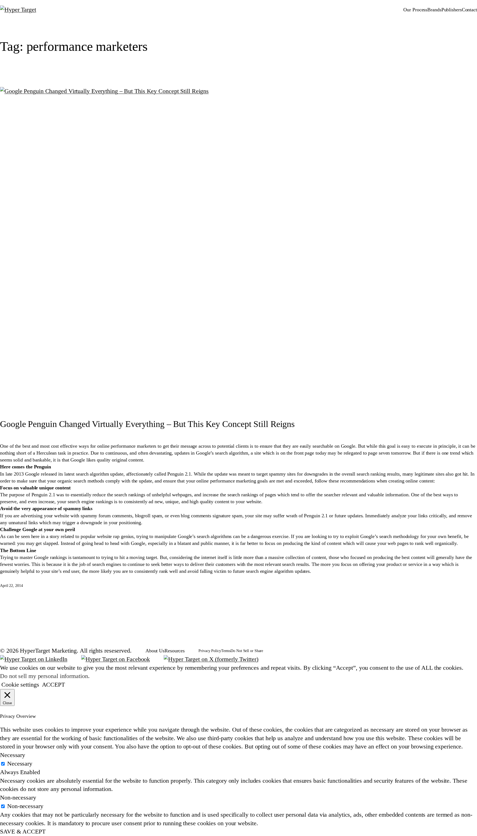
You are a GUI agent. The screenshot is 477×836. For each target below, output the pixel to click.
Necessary (19, 763)
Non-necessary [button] (18, 797)
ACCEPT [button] (53, 684)
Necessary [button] (12, 754)
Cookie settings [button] (20, 684)
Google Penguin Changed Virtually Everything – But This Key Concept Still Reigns (147, 424)
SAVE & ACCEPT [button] (23, 831)
